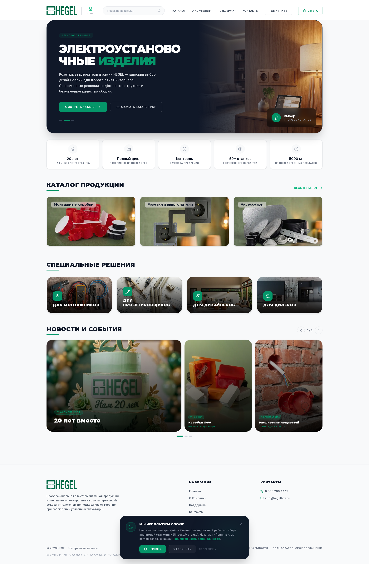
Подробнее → (208, 549)
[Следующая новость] (318, 330)
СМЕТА (313, 10)
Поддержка (197, 505)
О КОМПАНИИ (201, 10)
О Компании (197, 498)
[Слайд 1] (60, 120)
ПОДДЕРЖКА (227, 10)
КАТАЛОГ (178, 10)
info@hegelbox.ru (277, 498)
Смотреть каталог (80, 106)
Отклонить (182, 548)
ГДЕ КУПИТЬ (279, 10)
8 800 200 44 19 (276, 491)
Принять (155, 548)
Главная (195, 491)
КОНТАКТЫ (251, 10)
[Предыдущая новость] (301, 330)
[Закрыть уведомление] (241, 524)
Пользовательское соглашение (297, 548)
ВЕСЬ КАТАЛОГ (306, 187)
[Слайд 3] (72, 120)
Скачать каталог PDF (138, 106)
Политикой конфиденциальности (196, 538)
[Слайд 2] (67, 120)
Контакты (196, 512)
